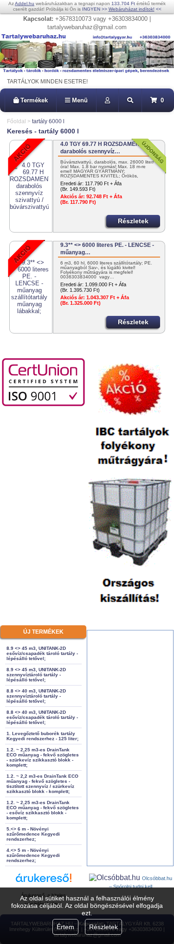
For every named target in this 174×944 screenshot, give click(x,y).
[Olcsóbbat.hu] (115, 877)
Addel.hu (24, 3)
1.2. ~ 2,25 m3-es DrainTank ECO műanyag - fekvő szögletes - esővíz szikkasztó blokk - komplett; (42, 810)
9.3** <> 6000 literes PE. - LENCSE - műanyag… (107, 249)
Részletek (103, 927)
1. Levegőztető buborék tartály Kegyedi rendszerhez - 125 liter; (42, 736)
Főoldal (16, 121)
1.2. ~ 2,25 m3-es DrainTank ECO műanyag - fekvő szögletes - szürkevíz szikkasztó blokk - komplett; (42, 757)
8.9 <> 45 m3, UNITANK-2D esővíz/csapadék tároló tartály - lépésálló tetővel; (42, 653)
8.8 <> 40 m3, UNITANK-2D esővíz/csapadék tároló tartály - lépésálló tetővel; (42, 717)
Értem (65, 927)
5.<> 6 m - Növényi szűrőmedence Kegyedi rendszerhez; (33, 834)
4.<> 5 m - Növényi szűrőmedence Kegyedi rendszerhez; (33, 855)
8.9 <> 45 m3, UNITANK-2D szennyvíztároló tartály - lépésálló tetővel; (36, 674)
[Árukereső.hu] (43, 882)
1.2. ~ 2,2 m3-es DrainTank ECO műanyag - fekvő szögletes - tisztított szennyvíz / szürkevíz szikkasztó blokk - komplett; (42, 784)
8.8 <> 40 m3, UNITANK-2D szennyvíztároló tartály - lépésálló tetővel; (36, 696)
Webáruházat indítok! (132, 9)
